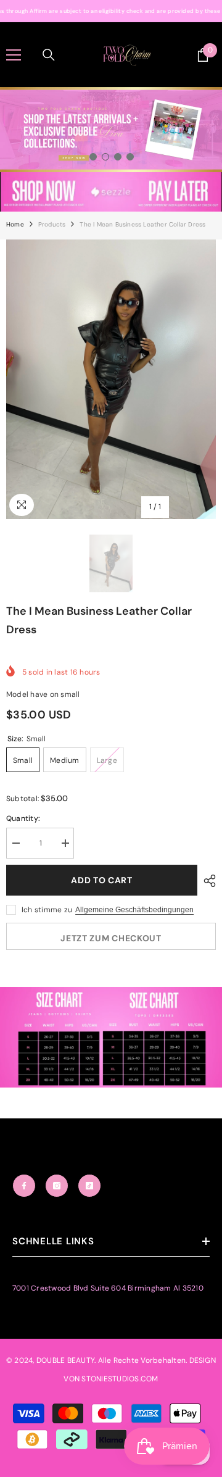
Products (52, 224)
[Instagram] (56, 1185)
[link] (111, 192)
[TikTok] (89, 1185)
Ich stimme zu (47, 910)
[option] (111, 129)
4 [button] (130, 156)
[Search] (48, 55)
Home (15, 224)
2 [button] (105, 156)
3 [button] (117, 156)
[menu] (13, 55)
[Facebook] (24, 1185)
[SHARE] (206, 881)
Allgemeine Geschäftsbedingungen (134, 909)
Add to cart (102, 880)
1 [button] (93, 156)
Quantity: (23, 818)
